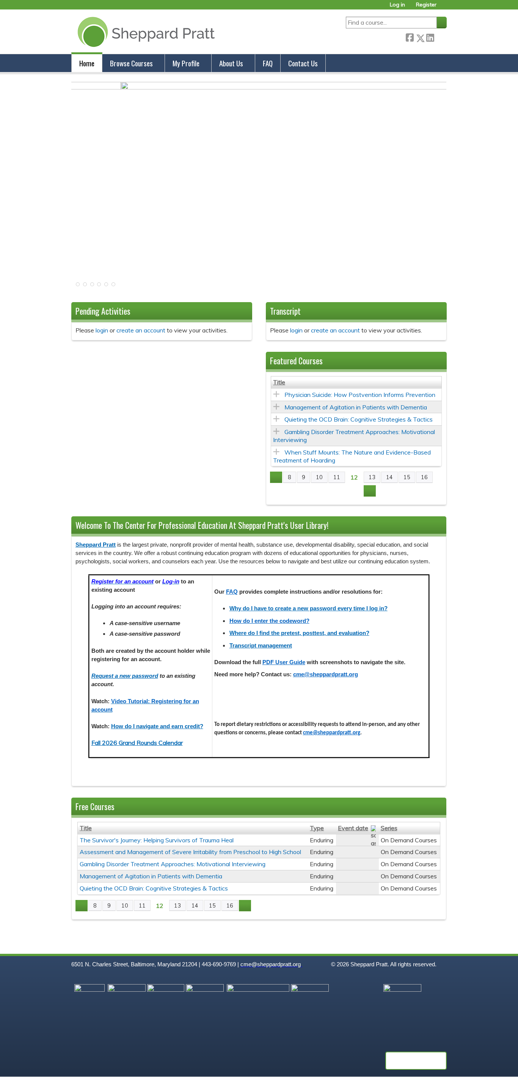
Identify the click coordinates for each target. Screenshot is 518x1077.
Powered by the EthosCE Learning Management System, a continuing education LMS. (416, 1061)
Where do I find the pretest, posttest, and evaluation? (299, 633)
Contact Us (303, 63)
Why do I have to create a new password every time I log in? (308, 608)
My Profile (186, 63)
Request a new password (124, 676)
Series (389, 828)
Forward (440, 36)
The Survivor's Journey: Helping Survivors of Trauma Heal (157, 840)
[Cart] (444, 7)
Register (426, 5)
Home (86, 63)
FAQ (268, 63)
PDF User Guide (283, 662)
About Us (231, 63)
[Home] (144, 31)
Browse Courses (131, 63)
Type (317, 828)
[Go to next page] (370, 491)
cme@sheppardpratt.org (325, 674)
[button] (77, 286)
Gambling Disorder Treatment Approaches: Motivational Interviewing (172, 864)
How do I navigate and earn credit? (157, 726)
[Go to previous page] (276, 477)
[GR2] (258, 87)
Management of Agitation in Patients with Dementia (355, 407)
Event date (353, 828)
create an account (140, 330)
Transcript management (260, 646)
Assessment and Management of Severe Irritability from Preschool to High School (190, 852)
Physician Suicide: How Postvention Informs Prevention (359, 394)
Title (279, 382)
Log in (397, 5)
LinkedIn (430, 36)
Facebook (409, 36)
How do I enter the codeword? (269, 621)
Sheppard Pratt (95, 545)
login (102, 330)
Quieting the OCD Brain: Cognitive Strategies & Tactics (358, 419)
